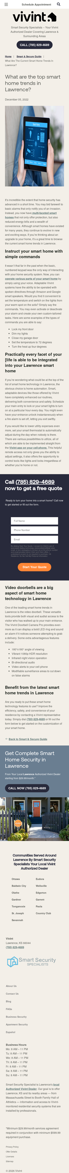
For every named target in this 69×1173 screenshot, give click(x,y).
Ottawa (16, 879)
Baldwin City (19, 885)
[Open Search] (58, 4)
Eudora (40, 879)
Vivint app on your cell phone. (28, 448)
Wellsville (41, 885)
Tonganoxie (18, 906)
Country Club (43, 913)
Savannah (17, 920)
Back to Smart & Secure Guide (28, 739)
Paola (39, 906)
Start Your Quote (35, 567)
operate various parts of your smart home (31, 279)
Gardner (16, 899)
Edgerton (41, 892)
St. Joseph (18, 913)
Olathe (15, 892)
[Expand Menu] (36, 23)
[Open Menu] (6, 4)
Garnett (40, 899)
